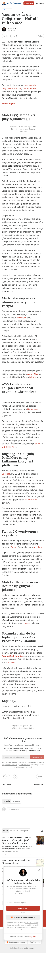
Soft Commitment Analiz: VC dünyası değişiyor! (16, 861)
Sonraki (37, 785)
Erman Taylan (13, 28)
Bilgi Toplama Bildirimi (24, 925)
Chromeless (32, 409)
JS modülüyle (31, 499)
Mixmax (33, 377)
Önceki (8, 785)
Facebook (16, 88)
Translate (7, 10)
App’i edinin (35, 942)
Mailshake (21, 317)
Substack (13, 948)
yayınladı (37, 547)
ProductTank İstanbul (12, 656)
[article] (23, 846)
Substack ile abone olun (24, 917)
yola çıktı (12, 662)
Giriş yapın (40, 3)
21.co (36, 374)
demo (37, 443)
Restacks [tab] (16, 801)
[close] (39, 870)
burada (26, 623)
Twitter (26, 88)
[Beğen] (4, 36)
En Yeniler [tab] (14, 831)
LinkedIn (34, 88)
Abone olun (28, 3)
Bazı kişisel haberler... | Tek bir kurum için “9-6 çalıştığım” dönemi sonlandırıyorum (17, 840)
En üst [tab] (5, 831)
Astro (29, 374)
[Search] (41, 830)
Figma (13, 547)
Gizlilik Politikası (24, 765)
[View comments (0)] (10, 36)
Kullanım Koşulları (31, 923)
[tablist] (11, 801)
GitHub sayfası (9, 447)
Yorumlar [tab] (6, 801)
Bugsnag (6, 474)
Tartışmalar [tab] (24, 831)
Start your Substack (17, 942)
